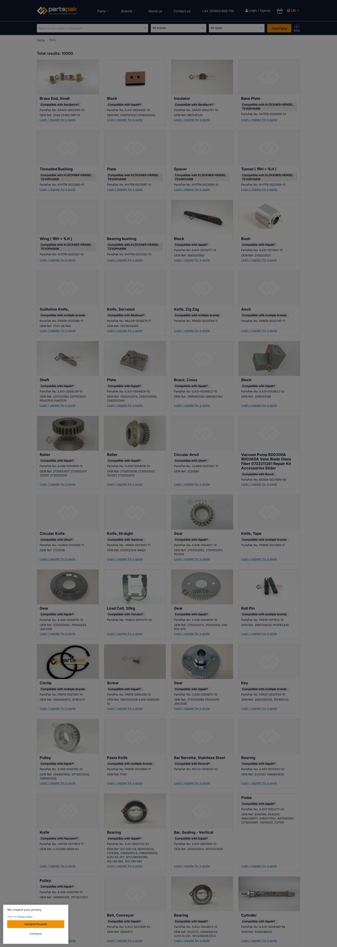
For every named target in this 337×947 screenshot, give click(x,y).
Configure (36, 933)
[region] (36, 924)
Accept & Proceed (36, 924)
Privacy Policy (25, 916)
